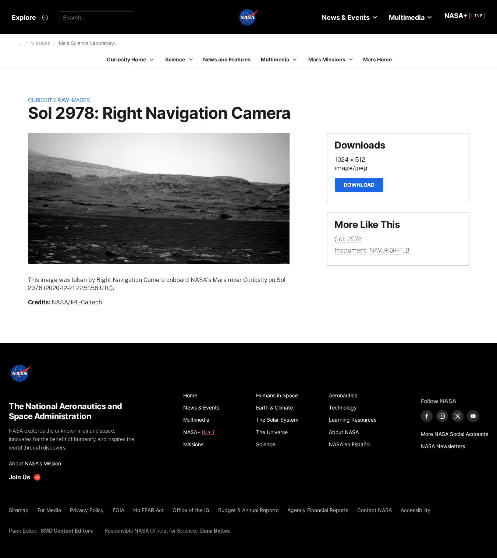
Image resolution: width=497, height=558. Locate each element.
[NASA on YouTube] (473, 416)
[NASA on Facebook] (427, 416)
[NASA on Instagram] (442, 416)
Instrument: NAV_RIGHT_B (372, 250)
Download (359, 185)
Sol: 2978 (348, 239)
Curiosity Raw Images (59, 100)
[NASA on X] (458, 416)
